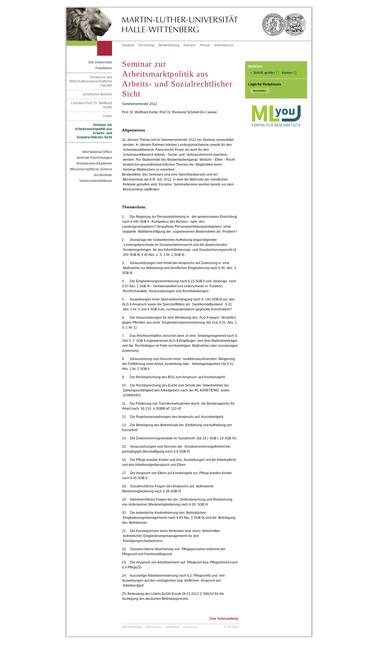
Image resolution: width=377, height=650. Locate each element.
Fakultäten (103, 68)
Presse (205, 45)
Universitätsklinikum (95, 181)
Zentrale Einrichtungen (94, 158)
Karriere (190, 45)
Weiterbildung (168, 45)
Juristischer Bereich (97, 94)
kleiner (287, 73)
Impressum (190, 626)
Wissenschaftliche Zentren (91, 169)
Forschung (146, 45)
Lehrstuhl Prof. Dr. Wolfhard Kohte (91, 105)
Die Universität (100, 62)
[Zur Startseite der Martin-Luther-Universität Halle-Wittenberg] (94, 24)
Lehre (107, 116)
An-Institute (103, 175)
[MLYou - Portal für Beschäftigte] (276, 132)
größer (269, 73)
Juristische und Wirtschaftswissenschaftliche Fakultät (90, 81)
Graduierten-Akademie (94, 163)
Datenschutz (153, 626)
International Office (97, 152)
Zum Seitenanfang (223, 619)
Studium (128, 45)
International (223, 45)
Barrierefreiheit (132, 626)
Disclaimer (172, 626)
